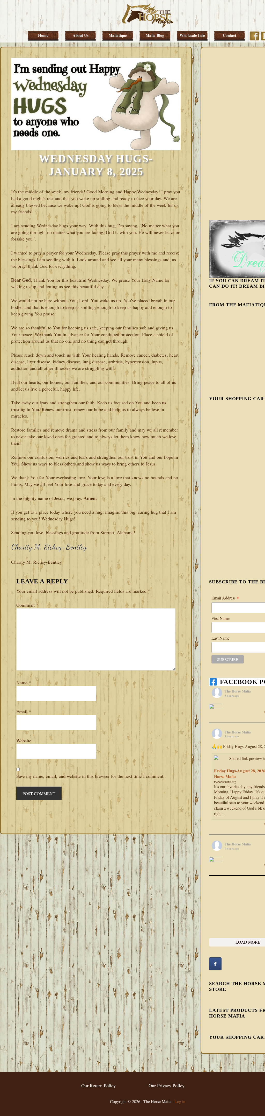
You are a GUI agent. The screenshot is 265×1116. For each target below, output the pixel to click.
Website (23, 740)
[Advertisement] (237, 133)
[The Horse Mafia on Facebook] (215, 963)
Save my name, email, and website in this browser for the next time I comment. (90, 776)
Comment (27, 605)
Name (23, 682)
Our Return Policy (98, 1085)
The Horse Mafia (147, 16)
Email (23, 711)
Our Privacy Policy (167, 1085)
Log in (179, 1101)
